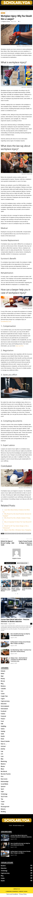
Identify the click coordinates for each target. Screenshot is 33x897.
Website (3, 809)
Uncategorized (5, 806)
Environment (4, 709)
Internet (3, 746)
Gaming (3, 731)
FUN (2, 724)
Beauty (3, 678)
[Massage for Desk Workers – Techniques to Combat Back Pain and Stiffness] (16, 583)
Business (3, 686)
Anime (2, 673)
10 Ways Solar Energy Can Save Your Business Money (27, 588)
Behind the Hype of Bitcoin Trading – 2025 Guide (7, 543)
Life (2, 754)
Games (3, 729)
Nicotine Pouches (6, 774)
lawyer (23, 533)
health (12, 533)
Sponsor (3, 786)
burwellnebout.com (6, 321)
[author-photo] (16, 553)
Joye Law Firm (19, 345)
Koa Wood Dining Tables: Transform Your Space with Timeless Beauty (20, 650)
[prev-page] (15, 594)
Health (6, 11)
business (7, 533)
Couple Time (4, 696)
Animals (3, 671)
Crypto (3, 699)
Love (2, 756)
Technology (4, 794)
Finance (3, 719)
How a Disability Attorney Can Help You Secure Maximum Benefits (20, 634)
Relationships (4, 781)
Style (2, 791)
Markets (3, 764)
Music (2, 769)
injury (16, 533)
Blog (2, 683)
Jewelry (3, 749)
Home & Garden (5, 741)
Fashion (3, 714)
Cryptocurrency (5, 701)
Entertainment (5, 706)
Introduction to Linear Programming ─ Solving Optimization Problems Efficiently (5, 589)
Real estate (4, 779)
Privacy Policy (23, 894)
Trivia (2, 804)
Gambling (3, 726)
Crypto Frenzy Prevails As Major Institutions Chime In (25, 543)
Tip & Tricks (4, 796)
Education (3, 704)
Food (2, 721)
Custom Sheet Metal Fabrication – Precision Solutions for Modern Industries (15, 620)
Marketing (4, 761)
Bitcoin (3, 681)
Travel (2, 801)
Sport (2, 789)
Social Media (4, 784)
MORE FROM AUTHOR (22, 563)
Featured (3, 716)
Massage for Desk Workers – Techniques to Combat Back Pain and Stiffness (16, 589)
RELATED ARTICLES (10, 563)
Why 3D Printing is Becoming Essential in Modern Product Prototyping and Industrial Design (5, 575)
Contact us (16, 889)
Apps (2, 676)
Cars (2, 691)
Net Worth (4, 771)
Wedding (3, 811)
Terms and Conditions (12, 894)
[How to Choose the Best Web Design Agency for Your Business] (27, 569)
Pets (2, 776)
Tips (2, 799)
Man (2, 759)
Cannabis (3, 688)
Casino (3, 694)
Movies (3, 766)
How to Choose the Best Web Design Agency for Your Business (27, 574)
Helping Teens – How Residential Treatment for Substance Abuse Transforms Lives (18, 659)
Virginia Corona (6, 21)
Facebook (3, 711)
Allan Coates (4, 623)
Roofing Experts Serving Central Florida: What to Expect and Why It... (20, 642)
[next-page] (17, 594)
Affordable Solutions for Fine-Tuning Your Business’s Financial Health (16, 575)
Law (20, 533)
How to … (4, 744)
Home (2, 11)
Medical (28, 533)
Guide (2, 734)
